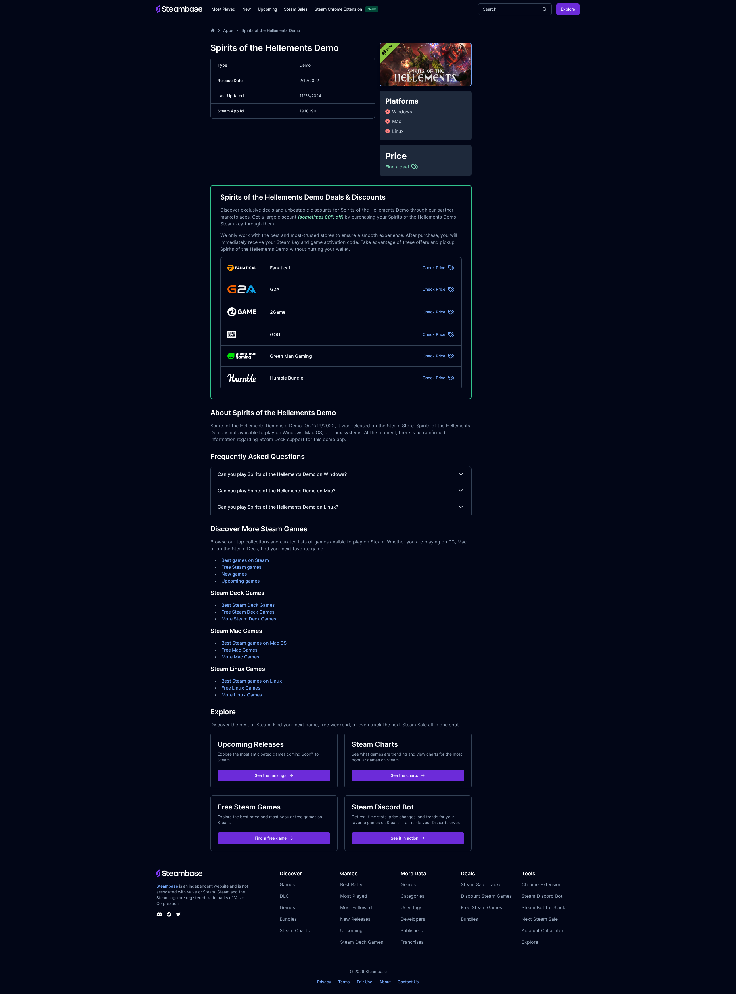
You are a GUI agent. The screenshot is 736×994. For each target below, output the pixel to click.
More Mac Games (240, 657)
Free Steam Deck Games (248, 612)
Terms (344, 981)
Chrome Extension (541, 884)
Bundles (288, 919)
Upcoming (267, 9)
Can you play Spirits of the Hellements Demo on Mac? (276, 490)
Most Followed (356, 907)
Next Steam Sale (540, 919)
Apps (228, 30)
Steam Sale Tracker (482, 884)
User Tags (411, 907)
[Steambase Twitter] (178, 914)
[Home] (212, 30)
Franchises (411, 942)
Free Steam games (241, 567)
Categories (412, 896)
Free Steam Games (481, 907)
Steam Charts (295, 930)
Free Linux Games (240, 688)
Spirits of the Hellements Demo (270, 30)
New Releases (355, 919)
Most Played (223, 9)
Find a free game (271, 838)
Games (287, 884)
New (246, 9)
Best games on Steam (245, 560)
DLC (284, 896)
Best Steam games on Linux (251, 681)
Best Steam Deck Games (248, 605)
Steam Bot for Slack (543, 907)
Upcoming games (240, 581)
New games (234, 574)
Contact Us (408, 981)
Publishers (411, 930)
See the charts (404, 775)
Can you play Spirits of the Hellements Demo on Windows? (282, 474)
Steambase (167, 886)
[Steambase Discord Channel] (159, 914)
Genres (408, 884)
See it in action (404, 838)
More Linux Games (241, 695)
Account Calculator (543, 930)
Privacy (324, 981)
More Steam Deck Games (248, 619)
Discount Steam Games (486, 896)
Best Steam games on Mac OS (254, 643)
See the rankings (271, 775)
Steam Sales (296, 9)
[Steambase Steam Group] (169, 914)
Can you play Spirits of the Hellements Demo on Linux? (278, 507)
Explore (568, 9)
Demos (287, 907)
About (385, 981)
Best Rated (352, 884)
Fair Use (364, 981)
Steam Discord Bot (542, 896)
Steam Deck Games (361, 942)
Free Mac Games (239, 650)
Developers (412, 919)
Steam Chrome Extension (338, 9)
